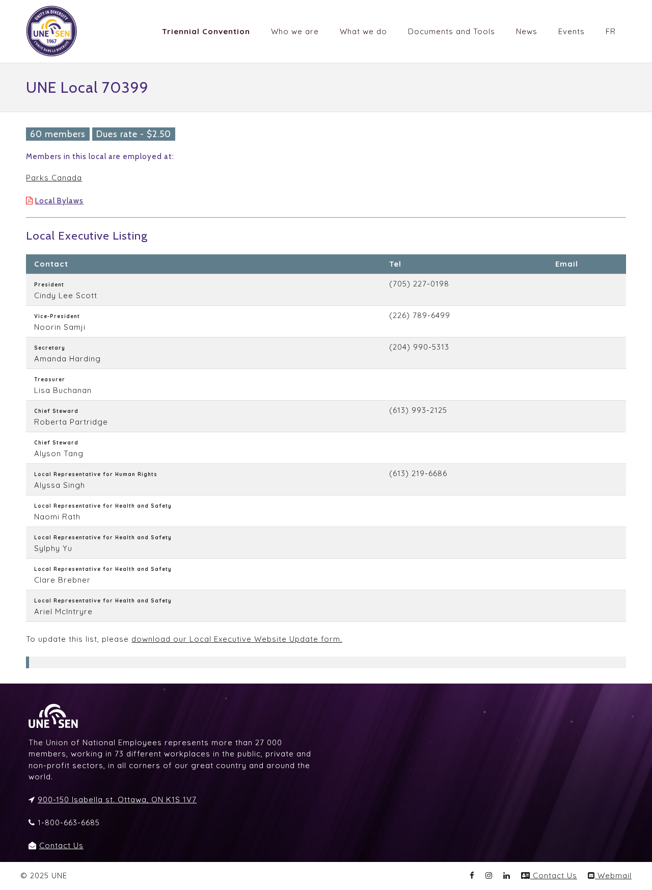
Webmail (613, 875)
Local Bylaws (59, 200)
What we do (363, 31)
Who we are (295, 31)
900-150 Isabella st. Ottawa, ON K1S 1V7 (117, 799)
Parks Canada (54, 177)
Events (571, 31)
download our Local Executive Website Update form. (236, 639)
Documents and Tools (451, 31)
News (526, 31)
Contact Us (61, 845)
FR (611, 31)
